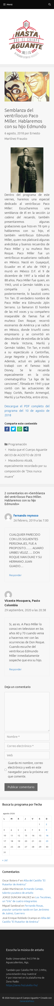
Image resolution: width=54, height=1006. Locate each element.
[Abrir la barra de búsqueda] (49, 4)
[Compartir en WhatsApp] (19, 429)
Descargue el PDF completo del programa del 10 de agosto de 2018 (27, 410)
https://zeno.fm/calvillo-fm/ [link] (22, 985)
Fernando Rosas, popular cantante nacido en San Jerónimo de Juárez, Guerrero (25, 909)
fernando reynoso (26, 515)
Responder (15, 575)
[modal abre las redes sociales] (25, 429)
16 (47, 835)
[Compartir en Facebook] (7, 429)
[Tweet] (13, 429)
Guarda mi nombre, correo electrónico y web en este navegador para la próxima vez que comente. (28, 769)
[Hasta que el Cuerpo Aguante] (27, 40)
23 (47, 841)
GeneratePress (27, 1001)
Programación (17, 444)
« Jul (5, 860)
